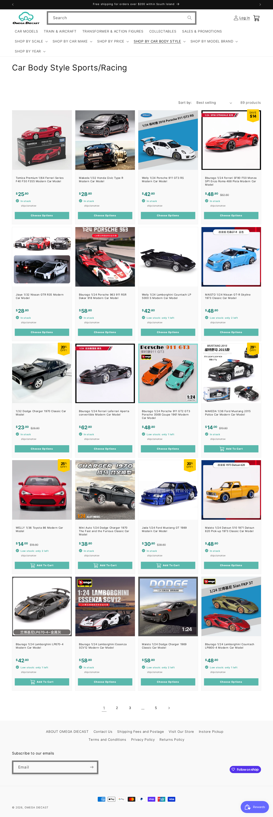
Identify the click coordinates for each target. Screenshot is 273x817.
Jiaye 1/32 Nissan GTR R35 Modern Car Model (40, 296)
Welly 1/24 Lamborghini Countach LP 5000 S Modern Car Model (166, 296)
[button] (31, 41)
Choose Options (42, 215)
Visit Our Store (181, 732)
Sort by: (185, 103)
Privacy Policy (143, 740)
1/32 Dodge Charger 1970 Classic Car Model (41, 412)
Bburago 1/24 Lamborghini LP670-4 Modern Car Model (39, 646)
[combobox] (121, 18)
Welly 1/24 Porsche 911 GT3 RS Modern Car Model (163, 179)
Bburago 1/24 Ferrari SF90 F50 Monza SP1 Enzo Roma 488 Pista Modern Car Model (231, 181)
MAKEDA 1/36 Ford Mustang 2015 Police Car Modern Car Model (228, 412)
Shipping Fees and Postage (140, 732)
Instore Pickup (211, 732)
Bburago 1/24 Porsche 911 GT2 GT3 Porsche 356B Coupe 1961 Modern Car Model (166, 414)
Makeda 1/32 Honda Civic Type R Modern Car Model (101, 179)
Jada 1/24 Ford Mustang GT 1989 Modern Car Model (164, 529)
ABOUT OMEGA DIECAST (67, 732)
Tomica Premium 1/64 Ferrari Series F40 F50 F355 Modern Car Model (40, 179)
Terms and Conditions (107, 740)
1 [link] (104, 708)
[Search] (189, 18)
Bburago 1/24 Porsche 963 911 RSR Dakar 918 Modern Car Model (102, 296)
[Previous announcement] (12, 4)
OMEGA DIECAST (36, 807)
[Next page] (169, 708)
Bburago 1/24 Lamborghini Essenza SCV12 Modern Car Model (103, 646)
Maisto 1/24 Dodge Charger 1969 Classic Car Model (164, 646)
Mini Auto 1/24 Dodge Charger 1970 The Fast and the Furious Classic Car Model (104, 531)
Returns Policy (171, 740)
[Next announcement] (260, 4)
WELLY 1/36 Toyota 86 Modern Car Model (39, 529)
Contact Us (103, 732)
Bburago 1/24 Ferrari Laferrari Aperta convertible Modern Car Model (104, 412)
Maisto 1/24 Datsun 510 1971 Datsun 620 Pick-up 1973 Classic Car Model (229, 529)
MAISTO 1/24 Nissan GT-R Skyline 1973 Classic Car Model (228, 296)
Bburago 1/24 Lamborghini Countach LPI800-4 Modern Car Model (229, 646)
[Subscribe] (91, 767)
